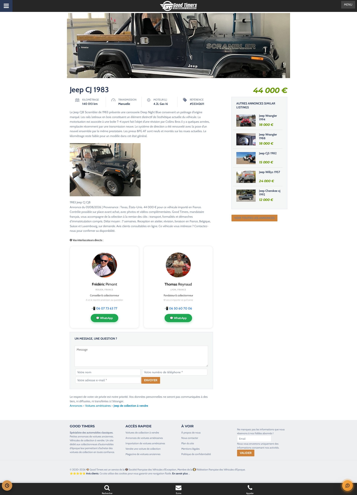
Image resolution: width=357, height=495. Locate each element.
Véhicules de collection (82, 440)
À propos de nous (191, 432)
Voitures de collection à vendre (142, 432)
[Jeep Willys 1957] (246, 177)
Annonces (76, 405)
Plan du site (187, 443)
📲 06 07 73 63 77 (104, 308)
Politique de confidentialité (196, 454)
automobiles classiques (100, 432)
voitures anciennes (103, 436)
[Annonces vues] (7, 485)
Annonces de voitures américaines (144, 438)
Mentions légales (190, 448)
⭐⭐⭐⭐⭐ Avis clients (84, 473)
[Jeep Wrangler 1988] (246, 139)
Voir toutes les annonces (254, 218)
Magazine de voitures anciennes (143, 454)
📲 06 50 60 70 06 (178, 308)
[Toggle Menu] (6, 6)
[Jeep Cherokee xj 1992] (246, 195)
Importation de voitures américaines (145, 443)
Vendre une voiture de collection (143, 448)
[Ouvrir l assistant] (347, 485)
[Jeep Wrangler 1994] (246, 120)
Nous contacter (189, 438)
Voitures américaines (98, 405)
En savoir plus (180, 473)
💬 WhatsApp (104, 318)
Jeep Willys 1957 (269, 172)
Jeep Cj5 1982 (267, 153)
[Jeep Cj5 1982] (246, 158)
